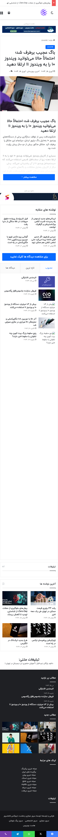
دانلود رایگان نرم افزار (45, 663)
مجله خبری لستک (29, 778)
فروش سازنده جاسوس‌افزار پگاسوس (20, 290)
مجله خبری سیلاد (29, 787)
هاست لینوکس (29, 24)
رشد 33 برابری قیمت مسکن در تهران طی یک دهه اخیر (43, 611)
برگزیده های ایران (29, 772)
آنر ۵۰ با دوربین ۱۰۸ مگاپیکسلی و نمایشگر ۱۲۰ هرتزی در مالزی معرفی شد (20, 322)
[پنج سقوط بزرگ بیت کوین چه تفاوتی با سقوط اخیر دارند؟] (47, 444)
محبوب (48, 268)
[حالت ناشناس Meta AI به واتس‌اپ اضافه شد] (10, 737)
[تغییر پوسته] (52, 13)
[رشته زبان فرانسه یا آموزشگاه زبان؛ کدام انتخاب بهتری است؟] (47, 727)
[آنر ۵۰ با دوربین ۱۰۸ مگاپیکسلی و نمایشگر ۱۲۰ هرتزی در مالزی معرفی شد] (47, 323)
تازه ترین (30, 268)
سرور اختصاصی (31, 820)
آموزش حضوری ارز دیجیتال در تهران (20, 663)
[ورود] (8, 13)
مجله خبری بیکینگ (29, 768)
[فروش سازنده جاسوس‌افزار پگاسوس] (47, 295)
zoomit (44, 40)
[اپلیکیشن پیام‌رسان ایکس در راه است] (43, 630)
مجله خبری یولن (29, 775)
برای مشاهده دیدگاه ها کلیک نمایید (29, 257)
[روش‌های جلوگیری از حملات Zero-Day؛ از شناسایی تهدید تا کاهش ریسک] (14, 598)
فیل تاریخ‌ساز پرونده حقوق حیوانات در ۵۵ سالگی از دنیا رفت (15, 221)
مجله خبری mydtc (29, 784)
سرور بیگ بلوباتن (16, 820)
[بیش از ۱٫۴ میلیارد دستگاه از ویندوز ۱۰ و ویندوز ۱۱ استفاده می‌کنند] (47, 309)
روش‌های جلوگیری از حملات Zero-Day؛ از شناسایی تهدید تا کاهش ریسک (15, 611)
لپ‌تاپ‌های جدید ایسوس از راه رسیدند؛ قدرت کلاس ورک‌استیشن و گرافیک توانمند (43, 223)
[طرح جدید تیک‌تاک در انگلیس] (14, 630)
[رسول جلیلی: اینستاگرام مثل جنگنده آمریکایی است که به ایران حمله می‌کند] (47, 748)
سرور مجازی (31, 816)
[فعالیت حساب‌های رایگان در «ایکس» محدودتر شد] (29, 748)
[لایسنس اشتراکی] (47, 281)
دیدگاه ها (10, 268)
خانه (51, 40)
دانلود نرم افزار (29, 191)
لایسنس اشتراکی (28, 277)
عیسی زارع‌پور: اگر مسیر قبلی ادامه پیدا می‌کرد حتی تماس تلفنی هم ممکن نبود (43, 239)
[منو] (1, 13)
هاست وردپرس (29, 825)
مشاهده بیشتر (30, 177)
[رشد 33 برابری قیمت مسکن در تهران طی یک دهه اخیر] (43, 598)
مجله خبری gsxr (29, 781)
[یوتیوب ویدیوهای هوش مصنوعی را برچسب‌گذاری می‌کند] (10, 748)
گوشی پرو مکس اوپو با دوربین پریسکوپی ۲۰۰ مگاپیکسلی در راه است (17, 239)
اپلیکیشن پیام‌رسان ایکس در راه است (35, 3)
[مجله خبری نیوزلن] (44, 12)
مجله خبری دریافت (29, 791)
